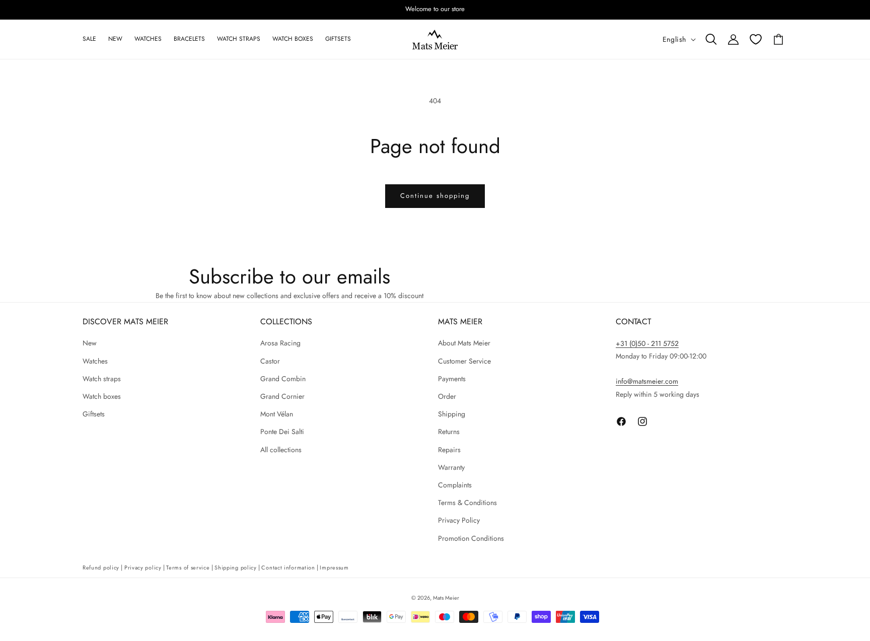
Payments (452, 379)
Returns (449, 432)
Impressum (334, 567)
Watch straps (102, 379)
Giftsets (94, 414)
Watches (95, 361)
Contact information (288, 567)
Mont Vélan (276, 414)
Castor (270, 361)
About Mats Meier (464, 343)
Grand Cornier (282, 396)
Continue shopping (435, 195)
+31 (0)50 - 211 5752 (647, 343)
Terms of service (187, 567)
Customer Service (464, 361)
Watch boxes (102, 396)
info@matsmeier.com (647, 381)
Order (447, 396)
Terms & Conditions (467, 502)
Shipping (451, 414)
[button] (711, 39)
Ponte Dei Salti (282, 432)
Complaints (455, 485)
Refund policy (101, 567)
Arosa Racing (280, 343)
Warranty (451, 467)
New (90, 343)
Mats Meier (446, 598)
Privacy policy (143, 567)
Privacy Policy (459, 520)
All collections (281, 450)
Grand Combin (283, 379)
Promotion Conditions (471, 538)
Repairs (449, 450)
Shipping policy (235, 567)
